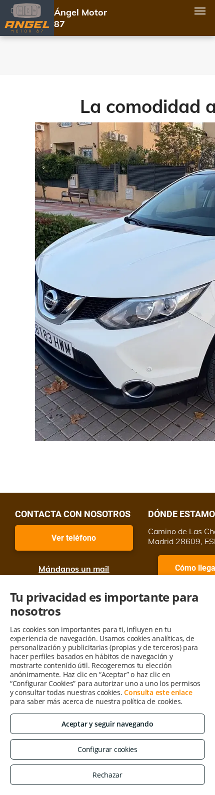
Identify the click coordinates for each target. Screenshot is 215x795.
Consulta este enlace (158, 692)
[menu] (200, 11)
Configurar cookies (108, 749)
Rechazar (107, 775)
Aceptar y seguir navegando (107, 724)
